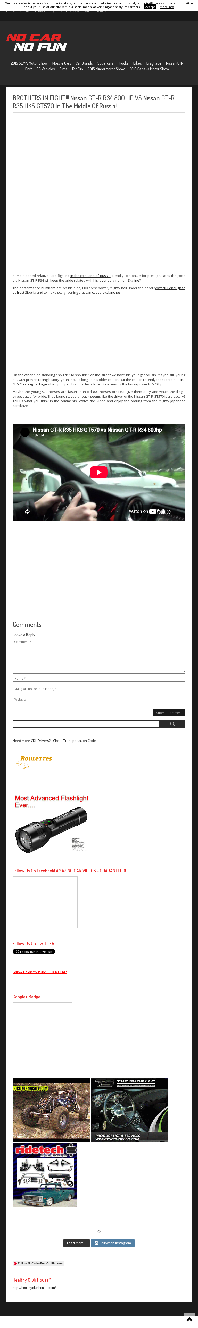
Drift (28, 68)
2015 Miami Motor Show (106, 68)
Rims (64, 68)
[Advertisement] (51, 193)
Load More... (76, 1243)
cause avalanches (106, 292)
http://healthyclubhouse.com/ (34, 1288)
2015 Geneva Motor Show (149, 68)
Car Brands (84, 63)
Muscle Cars (61, 63)
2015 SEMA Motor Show (29, 63)
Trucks (123, 63)
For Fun (77, 68)
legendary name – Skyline (119, 280)
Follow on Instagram (115, 1243)
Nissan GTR (174, 63)
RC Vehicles (46, 68)
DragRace (153, 63)
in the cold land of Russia (90, 275)
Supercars (105, 63)
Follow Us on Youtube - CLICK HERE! (40, 972)
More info (167, 7)
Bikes (137, 63)
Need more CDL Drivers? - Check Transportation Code (54, 740)
